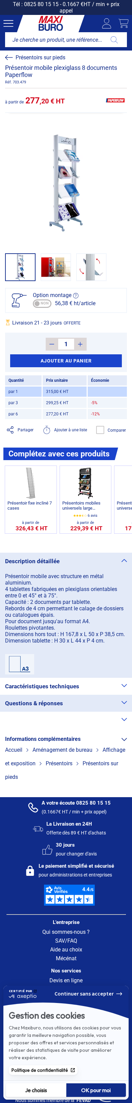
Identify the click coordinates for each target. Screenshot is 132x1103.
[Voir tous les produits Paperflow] (115, 100)
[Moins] (52, 344)
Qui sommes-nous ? (66, 932)
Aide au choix (66, 949)
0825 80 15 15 (41, 4)
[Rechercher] (114, 39)
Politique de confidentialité (40, 1070)
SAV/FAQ (66, 941)
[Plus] (80, 344)
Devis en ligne (66, 980)
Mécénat (66, 958)
